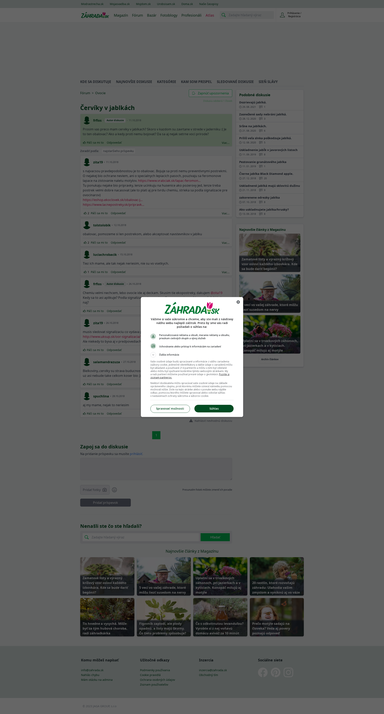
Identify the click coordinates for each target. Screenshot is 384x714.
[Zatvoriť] (238, 302)
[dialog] (192, 357)
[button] (192, 355)
